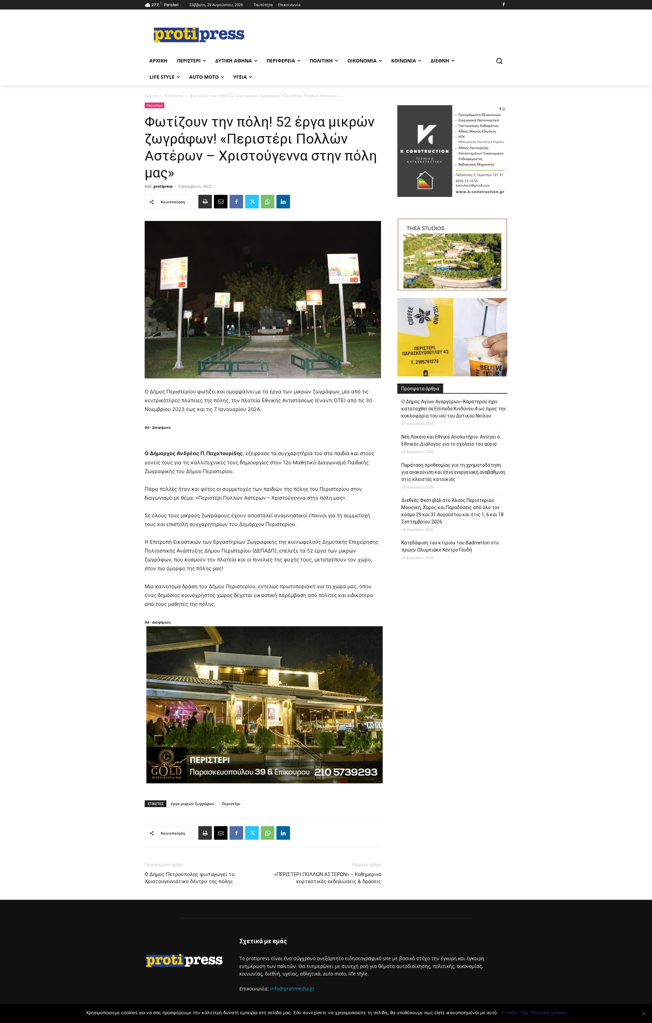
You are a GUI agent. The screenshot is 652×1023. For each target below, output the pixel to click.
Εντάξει (510, 1012)
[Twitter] (252, 201)
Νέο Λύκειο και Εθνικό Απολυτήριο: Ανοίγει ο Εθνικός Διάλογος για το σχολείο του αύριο (450, 440)
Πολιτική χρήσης (548, 1012)
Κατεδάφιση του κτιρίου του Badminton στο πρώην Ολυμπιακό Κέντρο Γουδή (450, 546)
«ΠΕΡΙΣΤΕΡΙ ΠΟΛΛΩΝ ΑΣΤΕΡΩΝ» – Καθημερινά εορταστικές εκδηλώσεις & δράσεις (327, 878)
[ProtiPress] (199, 34)
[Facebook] (503, 5)
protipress (163, 186)
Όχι (524, 1012)
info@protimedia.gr (292, 988)
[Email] (221, 201)
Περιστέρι (173, 95)
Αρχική (151, 95)
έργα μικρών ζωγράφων (192, 803)
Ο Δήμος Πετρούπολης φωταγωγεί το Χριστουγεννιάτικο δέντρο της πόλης (190, 878)
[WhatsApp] (267, 201)
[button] (499, 61)
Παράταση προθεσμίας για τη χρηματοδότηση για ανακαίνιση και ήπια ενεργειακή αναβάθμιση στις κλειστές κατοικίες (453, 472)
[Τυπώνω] (205, 201)
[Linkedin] (283, 201)
